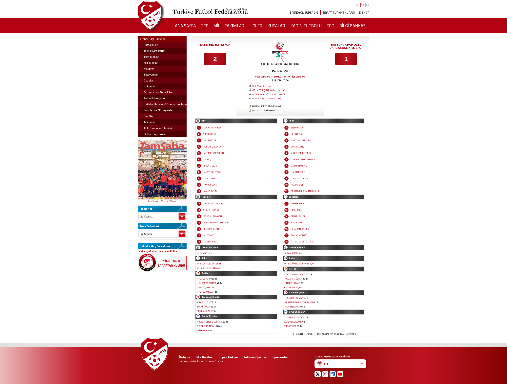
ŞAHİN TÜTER (209, 140)
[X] (317, 374)
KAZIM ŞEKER (297, 184)
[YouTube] (340, 374)
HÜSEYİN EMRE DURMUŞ (303, 159)
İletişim (184, 357)
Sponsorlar (280, 357)
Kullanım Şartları (255, 357)
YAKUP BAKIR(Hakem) (261, 86)
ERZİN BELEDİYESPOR (215, 44)
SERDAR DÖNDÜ (211, 210)
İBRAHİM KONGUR (300, 229)
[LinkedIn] (333, 374)
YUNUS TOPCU (209, 134)
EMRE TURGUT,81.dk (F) (210, 268)
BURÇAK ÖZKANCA (212, 146)
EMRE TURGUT (210, 178)
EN (367, 5)
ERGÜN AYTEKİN (204, 253)
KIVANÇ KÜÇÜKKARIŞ (213, 203)
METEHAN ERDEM (300, 203)
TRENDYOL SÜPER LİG (304, 12)
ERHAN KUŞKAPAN (212, 127)
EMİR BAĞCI (296, 210)
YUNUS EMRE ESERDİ (301, 153)
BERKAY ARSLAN (211, 229)
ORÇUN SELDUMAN (300, 178)
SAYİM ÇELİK (209, 159)
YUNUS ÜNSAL (209, 184)
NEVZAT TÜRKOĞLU (293, 253)
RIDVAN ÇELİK (210, 165)
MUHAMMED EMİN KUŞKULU (305, 191)
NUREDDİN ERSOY (212, 172)
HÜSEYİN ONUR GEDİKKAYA (216, 222)
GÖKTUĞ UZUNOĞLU (213, 216)
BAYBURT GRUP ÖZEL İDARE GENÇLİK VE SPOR (346, 46)
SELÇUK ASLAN (298, 127)
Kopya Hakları (228, 357)
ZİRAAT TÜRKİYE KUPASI (339, 12)
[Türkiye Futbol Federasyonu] (156, 15)
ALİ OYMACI (208, 235)
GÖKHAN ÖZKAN (299, 165)
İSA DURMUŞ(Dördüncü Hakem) (266, 98)
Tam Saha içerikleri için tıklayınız (162, 201)
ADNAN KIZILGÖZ (299, 235)
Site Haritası (204, 357)
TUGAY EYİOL (297, 222)
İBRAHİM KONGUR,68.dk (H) (300, 263)
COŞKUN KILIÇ (297, 146)
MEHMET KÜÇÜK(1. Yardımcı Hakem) (268, 90)
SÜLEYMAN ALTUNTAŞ (301, 140)
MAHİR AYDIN (210, 191)
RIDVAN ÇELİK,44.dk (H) (210, 263)
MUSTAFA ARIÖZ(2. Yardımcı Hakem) (268, 94)
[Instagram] (325, 374)
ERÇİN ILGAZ (297, 134)
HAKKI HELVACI (298, 172)
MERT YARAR (209, 241)
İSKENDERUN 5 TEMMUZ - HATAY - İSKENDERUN (281, 76)
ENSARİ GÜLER (298, 216)
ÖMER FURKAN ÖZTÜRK (302, 241)
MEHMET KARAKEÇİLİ (213, 153)
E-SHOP (364, 12)
